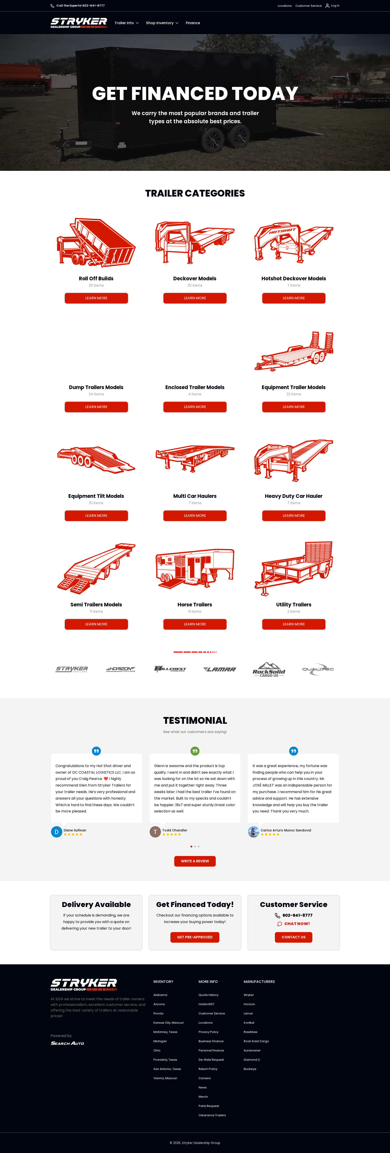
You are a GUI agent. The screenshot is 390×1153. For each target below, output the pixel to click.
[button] (130, 23)
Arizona (159, 1004)
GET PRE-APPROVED (195, 937)
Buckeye (250, 1069)
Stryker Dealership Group (201, 1143)
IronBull (249, 1023)
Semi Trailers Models (96, 604)
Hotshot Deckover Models (293, 278)
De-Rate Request (211, 1060)
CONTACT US (294, 937)
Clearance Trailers (212, 1115)
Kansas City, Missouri (168, 1023)
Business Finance (211, 1041)
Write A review (195, 861)
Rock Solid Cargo (256, 1041)
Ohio (156, 1050)
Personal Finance (211, 1050)
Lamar (248, 1013)
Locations (285, 6)
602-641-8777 (297, 915)
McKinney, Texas (165, 1032)
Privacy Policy (208, 1032)
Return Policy (208, 1069)
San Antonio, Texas (167, 1069)
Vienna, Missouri (165, 1078)
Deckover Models (194, 278)
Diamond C (252, 1060)
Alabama (160, 995)
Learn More (96, 298)
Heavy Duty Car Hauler (294, 495)
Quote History (208, 995)
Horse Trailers (195, 604)
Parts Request (209, 1106)
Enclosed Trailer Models (195, 387)
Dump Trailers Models (96, 387)
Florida (158, 1013)
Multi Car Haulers (195, 495)
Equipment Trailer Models (294, 387)
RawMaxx (250, 1032)
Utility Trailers (293, 604)
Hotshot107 (206, 1004)
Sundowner (252, 1050)
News (203, 1087)
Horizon (249, 1004)
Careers (205, 1078)
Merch (203, 1097)
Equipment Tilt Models (96, 495)
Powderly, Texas (165, 1060)
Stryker (249, 995)
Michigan (160, 1041)
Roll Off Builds (96, 278)
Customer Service (308, 6)
